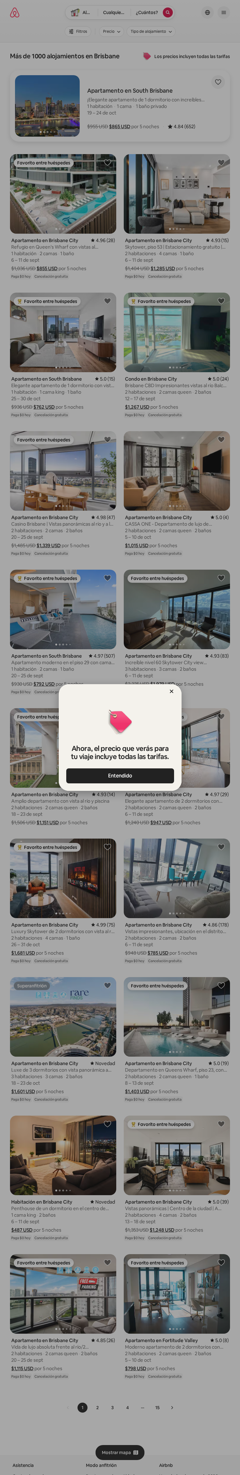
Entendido (120, 775)
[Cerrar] (171, 691)
